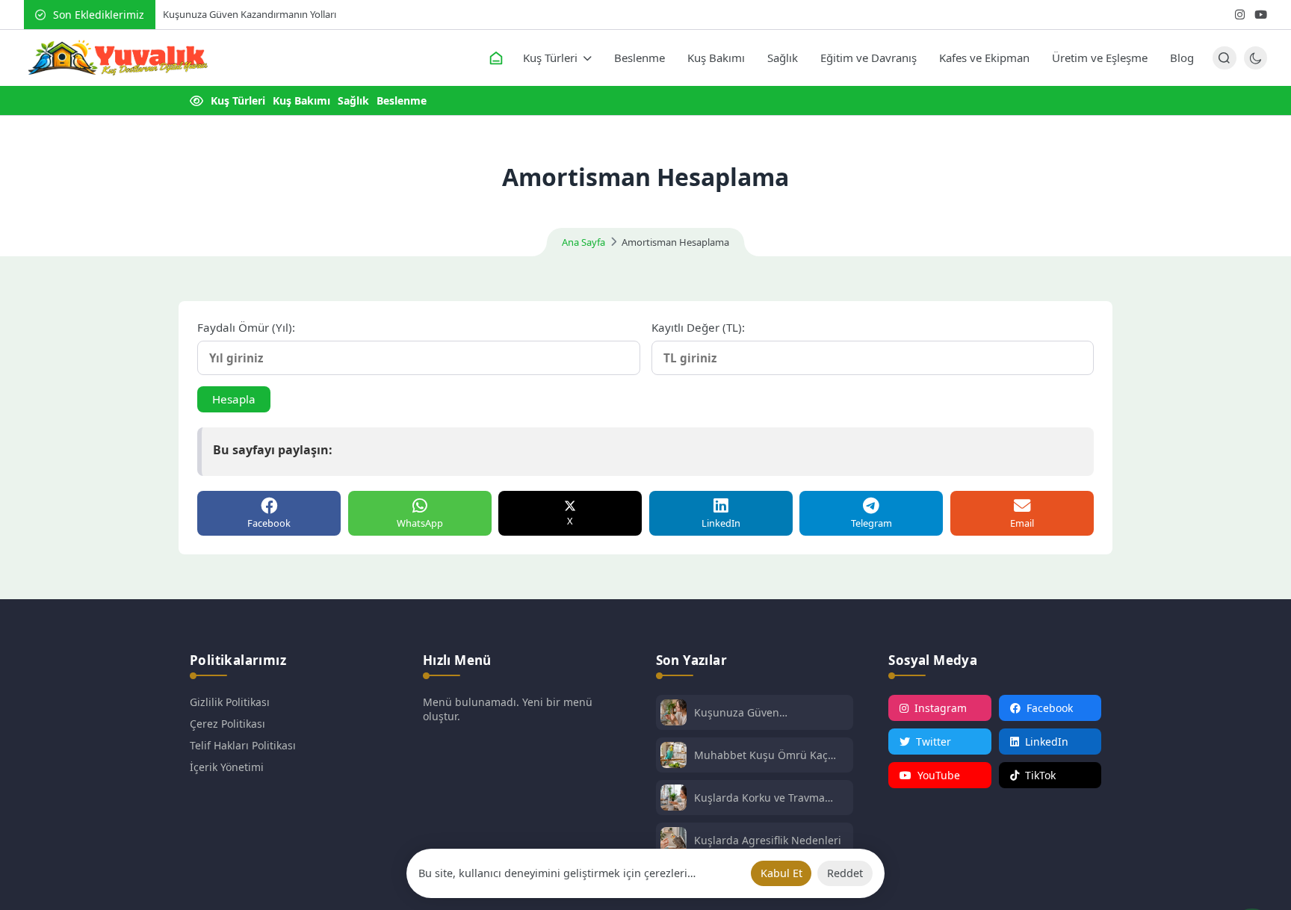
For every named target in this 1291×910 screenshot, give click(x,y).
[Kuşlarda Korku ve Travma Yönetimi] (673, 799)
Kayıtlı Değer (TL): (698, 327)
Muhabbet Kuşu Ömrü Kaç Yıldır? (761, 755)
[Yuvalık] (117, 58)
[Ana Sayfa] (496, 58)
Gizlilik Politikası (230, 702)
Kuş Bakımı (716, 57)
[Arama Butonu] (1224, 57)
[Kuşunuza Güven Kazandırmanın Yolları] (673, 713)
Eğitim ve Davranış (868, 57)
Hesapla (234, 398)
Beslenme (639, 57)
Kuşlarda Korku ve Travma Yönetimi (759, 797)
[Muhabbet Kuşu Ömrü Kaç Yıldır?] (673, 756)
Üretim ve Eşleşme (1100, 57)
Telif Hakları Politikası (243, 745)
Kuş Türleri (550, 57)
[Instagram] (1240, 14)
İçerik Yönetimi (227, 767)
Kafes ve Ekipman (984, 57)
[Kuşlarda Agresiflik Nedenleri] (673, 841)
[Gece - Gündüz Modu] (1255, 65)
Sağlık (782, 57)
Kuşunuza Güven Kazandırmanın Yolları (249, 14)
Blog (1182, 57)
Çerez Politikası (227, 723)
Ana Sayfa (583, 242)
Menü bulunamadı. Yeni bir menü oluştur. (507, 709)
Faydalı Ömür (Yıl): (246, 327)
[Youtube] (1260, 14)
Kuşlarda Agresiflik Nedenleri (767, 840)
